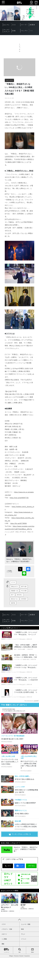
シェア (28, 569)
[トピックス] (24, 30)
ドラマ (13, 582)
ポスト (20, 569)
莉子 (12, 595)
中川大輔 (24, 590)
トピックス (9, 80)
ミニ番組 (4, 939)
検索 (19, 952)
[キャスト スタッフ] (7, 30)
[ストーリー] (24, 24)
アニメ (23, 934)
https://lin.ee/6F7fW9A (18, 523)
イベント (23, 939)
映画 (22, 929)
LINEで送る (24, 573)
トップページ (6, 952)
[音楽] (16, 30)
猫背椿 (13, 603)
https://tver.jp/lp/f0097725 (19, 498)
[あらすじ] (7, 24)
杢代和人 (19, 595)
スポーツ (4, 934)
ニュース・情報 (25, 924)
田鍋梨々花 (14, 590)
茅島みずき (14, 586)
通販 (3, 944)
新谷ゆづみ (14, 599)
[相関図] (33, 24)
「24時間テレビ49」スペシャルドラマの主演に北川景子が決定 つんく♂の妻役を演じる (25, 692)
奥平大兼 (24, 586)
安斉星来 (24, 599)
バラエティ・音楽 (7, 929)
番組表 (32, 952)
